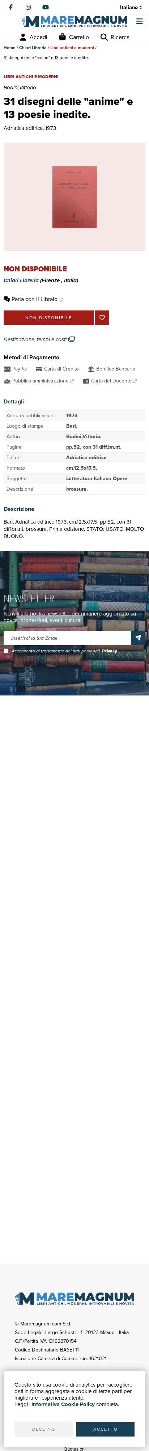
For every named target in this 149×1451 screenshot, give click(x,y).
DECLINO (43, 1429)
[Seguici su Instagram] (28, 7)
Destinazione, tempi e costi (36, 339)
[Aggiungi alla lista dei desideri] (102, 317)
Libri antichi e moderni (72, 48)
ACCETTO (105, 1429)
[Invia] (138, 638)
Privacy (109, 651)
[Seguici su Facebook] (11, 7)
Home (10, 48)
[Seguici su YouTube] (45, 7)
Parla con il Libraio (34, 299)
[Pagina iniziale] (74, 21)
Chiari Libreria (33, 48)
